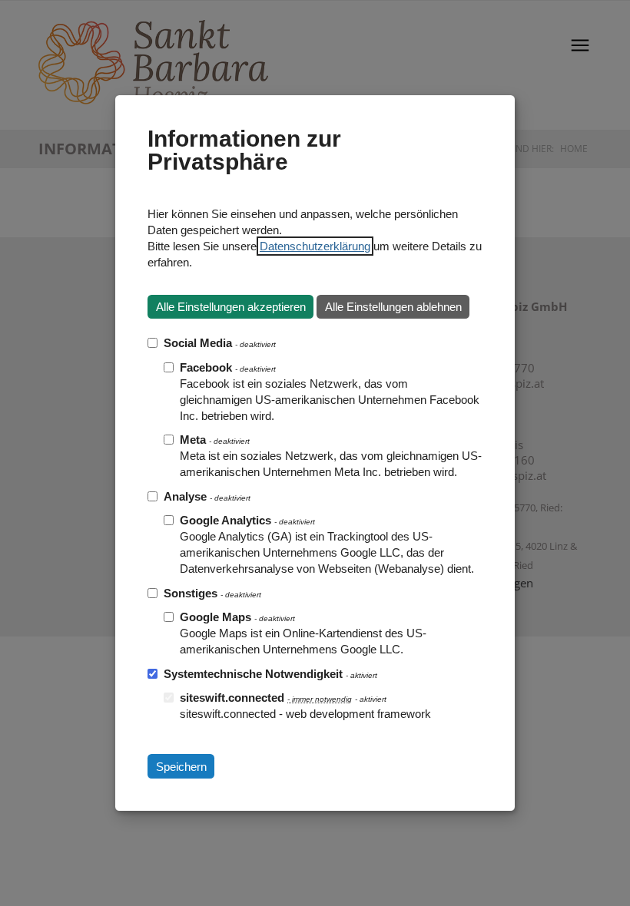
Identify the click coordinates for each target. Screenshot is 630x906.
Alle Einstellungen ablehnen (393, 306)
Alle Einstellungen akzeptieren (231, 306)
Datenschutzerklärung (315, 246)
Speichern (181, 766)
